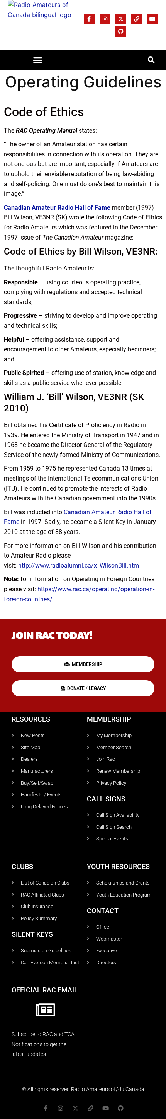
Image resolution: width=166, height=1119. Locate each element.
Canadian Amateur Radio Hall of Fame (57, 207)
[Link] (136, 19)
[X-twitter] (120, 19)
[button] (37, 60)
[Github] (120, 31)
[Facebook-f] (89, 19)
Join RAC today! (52, 637)
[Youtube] (152, 19)
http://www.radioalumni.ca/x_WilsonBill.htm (78, 565)
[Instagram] (105, 19)
